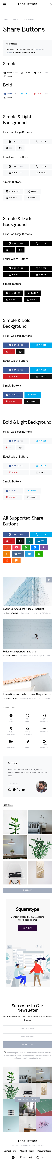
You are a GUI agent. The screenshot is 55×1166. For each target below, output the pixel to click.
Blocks (15, 20)
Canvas (9, 52)
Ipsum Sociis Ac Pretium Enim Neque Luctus (27, 694)
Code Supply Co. (37, 1145)
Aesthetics (27, 4)
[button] (51, 4)
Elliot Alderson (11, 656)
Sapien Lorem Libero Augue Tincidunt (23, 608)
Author (12, 763)
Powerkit (37, 49)
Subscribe (27, 1044)
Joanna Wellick (12, 613)
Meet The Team (27, 1151)
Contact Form (10, 1151)
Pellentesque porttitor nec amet (20, 651)
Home (5, 20)
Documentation (44, 1151)
